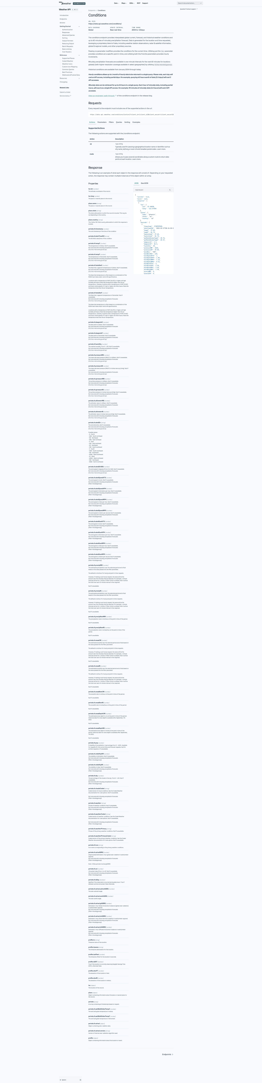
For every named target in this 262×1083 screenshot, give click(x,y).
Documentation (79, 3)
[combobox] (190, 3)
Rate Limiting (67, 49)
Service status (64, 96)
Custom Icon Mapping (69, 67)
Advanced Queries (68, 35)
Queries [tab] (119, 122)
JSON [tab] (136, 183)
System (64, 1080)
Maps (123, 3)
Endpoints (63, 19)
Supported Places (68, 58)
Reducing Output (68, 44)
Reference (63, 55)
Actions (62, 23)
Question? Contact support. (188, 9)
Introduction (64, 15)
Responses (66, 32)
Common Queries (68, 70)
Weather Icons (67, 64)
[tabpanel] (153, 230)
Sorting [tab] (127, 122)
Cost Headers (66, 52)
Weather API (65, 9)
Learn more (161, 149)
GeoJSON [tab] (144, 183)
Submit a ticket (65, 92)
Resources (63, 78)
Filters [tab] (111, 122)
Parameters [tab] (102, 122)
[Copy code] (170, 114)
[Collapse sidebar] (80, 1079)
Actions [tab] (92, 122)
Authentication (67, 30)
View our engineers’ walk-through (101, 96)
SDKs (131, 3)
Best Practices (67, 72)
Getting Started (65, 26)
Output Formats (67, 41)
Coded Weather (67, 61)
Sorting (64, 38)
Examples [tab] (136, 122)
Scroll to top (183, 11)
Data (115, 3)
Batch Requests (67, 46)
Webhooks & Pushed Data (71, 75)
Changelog (63, 82)
